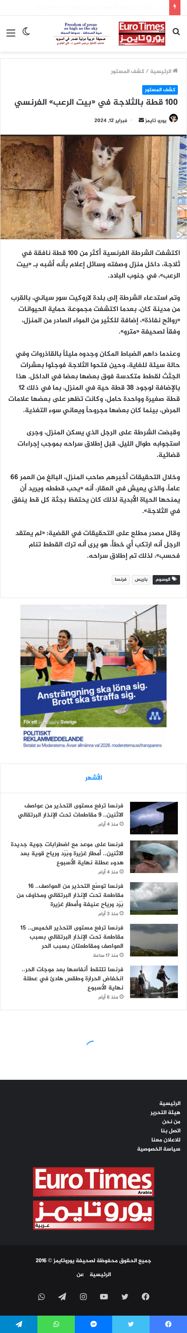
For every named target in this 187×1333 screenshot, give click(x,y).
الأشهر (93, 778)
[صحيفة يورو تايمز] (101, 34)
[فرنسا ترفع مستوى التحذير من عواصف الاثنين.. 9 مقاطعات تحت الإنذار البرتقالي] (154, 818)
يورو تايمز (156, 120)
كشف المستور (127, 71)
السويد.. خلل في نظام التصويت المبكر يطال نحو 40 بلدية (96, 7)
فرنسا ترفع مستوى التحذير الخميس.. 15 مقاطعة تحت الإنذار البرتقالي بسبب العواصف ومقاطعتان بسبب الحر (72, 937)
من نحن (171, 1122)
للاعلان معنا (165, 1140)
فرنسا (121, 580)
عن (80, 1275)
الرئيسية (161, 71)
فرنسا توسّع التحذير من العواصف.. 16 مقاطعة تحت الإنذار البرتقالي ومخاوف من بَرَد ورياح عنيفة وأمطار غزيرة (70, 895)
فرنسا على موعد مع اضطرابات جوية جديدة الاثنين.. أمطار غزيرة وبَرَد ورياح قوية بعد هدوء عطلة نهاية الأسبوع (67, 854)
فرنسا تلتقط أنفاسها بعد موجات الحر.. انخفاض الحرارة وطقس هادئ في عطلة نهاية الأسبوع (73, 979)
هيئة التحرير (165, 1113)
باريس (141, 580)
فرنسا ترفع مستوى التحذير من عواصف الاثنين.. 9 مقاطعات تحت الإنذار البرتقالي (71, 810)
